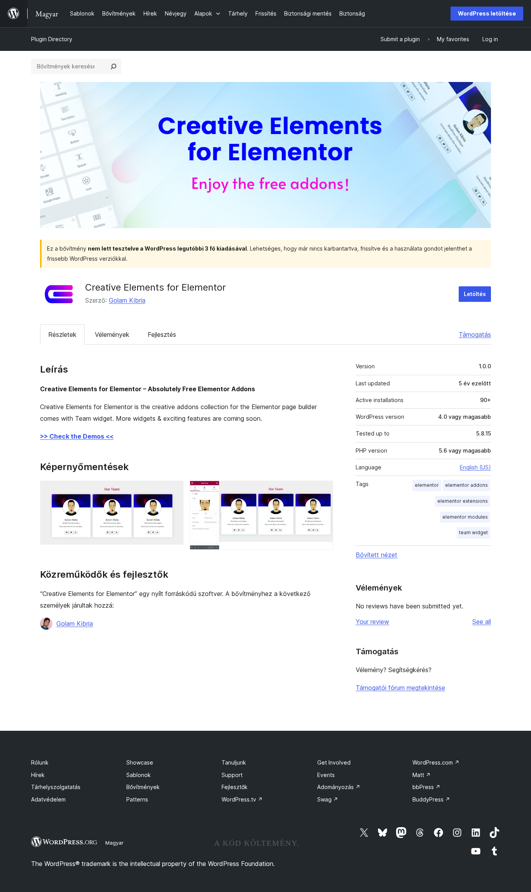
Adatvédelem (48, 799)
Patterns (137, 799)
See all (481, 621)
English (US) (475, 467)
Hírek (38, 775)
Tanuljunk (234, 762)
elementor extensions (462, 501)
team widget (473, 532)
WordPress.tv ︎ (242, 799)
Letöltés (475, 294)
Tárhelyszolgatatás (55, 787)
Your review (372, 621)
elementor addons (466, 485)
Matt (421, 775)
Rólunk (40, 762)
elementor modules (465, 517)
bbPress (426, 787)
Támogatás (475, 334)
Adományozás (338, 787)
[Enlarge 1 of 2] (173, 491)
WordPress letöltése (487, 13)
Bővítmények (143, 787)
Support (232, 775)
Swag (327, 799)
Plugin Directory (51, 39)
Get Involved (334, 762)
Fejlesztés (162, 334)
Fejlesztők (235, 787)
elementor (427, 485)
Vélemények (112, 334)
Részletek (62, 334)
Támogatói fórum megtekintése (400, 688)
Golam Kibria (127, 300)
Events (326, 775)
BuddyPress (431, 799)
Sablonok (138, 775)
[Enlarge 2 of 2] (323, 491)
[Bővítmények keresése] (113, 66)
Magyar (114, 843)
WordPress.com (435, 762)
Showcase (139, 762)
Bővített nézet (376, 555)
